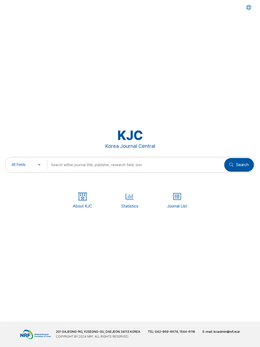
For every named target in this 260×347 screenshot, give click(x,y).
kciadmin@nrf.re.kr (227, 332)
